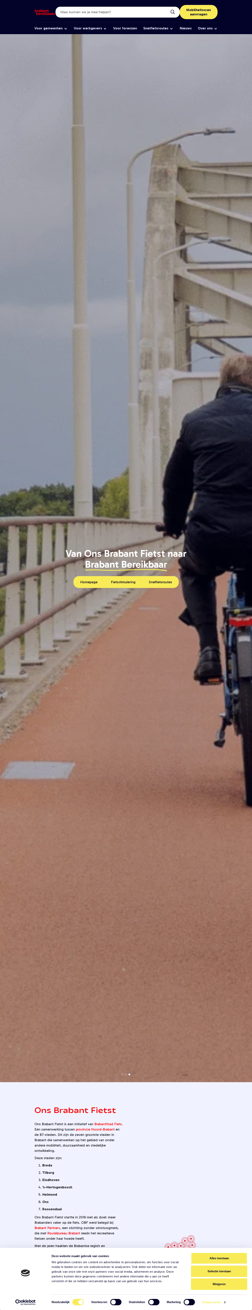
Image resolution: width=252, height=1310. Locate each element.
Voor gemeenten (48, 28)
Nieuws (186, 28)
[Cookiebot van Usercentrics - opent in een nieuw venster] (25, 1302)
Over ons (205, 28)
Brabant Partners (47, 1228)
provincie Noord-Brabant (95, 1129)
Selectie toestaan (219, 1271)
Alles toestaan (219, 1258)
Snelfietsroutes (155, 28)
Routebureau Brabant (63, 1233)
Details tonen (211, 1302)
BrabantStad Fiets (108, 1124)
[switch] (115, 1302)
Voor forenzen (125, 28)
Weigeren (219, 1284)
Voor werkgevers (88, 28)
